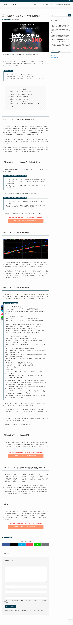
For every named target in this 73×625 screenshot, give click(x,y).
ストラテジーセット (7, 19)
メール (7, 589)
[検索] (70, 1)
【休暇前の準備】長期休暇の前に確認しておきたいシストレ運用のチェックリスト (60, 36)
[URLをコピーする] (45, 544)
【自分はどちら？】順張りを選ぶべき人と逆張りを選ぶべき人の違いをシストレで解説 (60, 31)
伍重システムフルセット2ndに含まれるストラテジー (23, 94)
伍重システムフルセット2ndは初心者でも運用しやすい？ (24, 103)
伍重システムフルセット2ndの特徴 (19, 96)
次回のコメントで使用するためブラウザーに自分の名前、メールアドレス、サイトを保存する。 (26, 601)
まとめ (11, 106)
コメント (7, 565)
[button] (6, 544)
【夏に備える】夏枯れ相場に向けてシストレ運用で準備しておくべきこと (60, 40)
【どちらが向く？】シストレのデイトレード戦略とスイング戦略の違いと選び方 (60, 26)
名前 (6, 584)
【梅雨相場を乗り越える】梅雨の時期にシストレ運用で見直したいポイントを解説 (60, 44)
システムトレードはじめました (11, 4)
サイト (6, 595)
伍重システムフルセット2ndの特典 (19, 99)
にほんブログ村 (54, 57)
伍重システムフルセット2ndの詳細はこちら (26, 220)
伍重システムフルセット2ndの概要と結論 (20, 91)
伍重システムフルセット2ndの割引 (19, 101)
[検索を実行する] (69, 15)
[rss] (68, 1)
